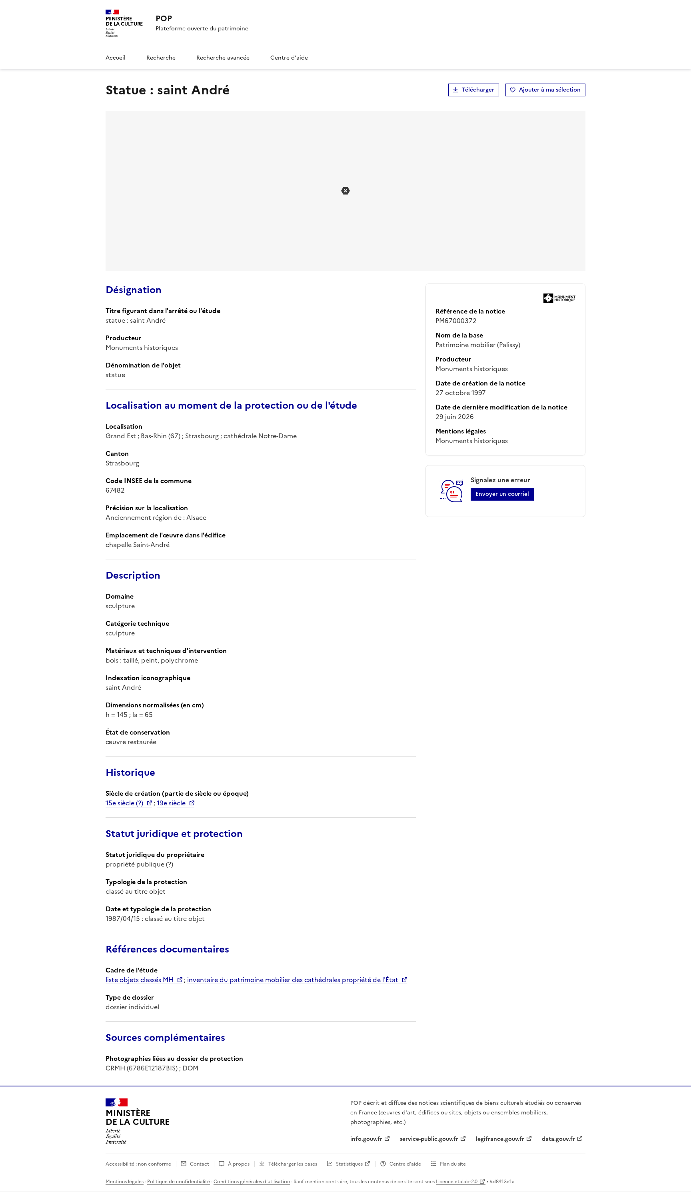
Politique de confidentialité (178, 1181)
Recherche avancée (223, 58)
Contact (199, 1164)
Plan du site (453, 1164)
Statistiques (349, 1164)
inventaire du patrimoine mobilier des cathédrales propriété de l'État (292, 979)
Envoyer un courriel (502, 494)
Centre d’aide (405, 1164)
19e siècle (171, 803)
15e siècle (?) (124, 803)
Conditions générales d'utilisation (252, 1181)
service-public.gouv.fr (429, 1139)
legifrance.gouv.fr (500, 1139)
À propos (239, 1164)
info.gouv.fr (366, 1139)
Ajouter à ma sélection (550, 90)
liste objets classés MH (140, 979)
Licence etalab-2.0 (456, 1181)
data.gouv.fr (558, 1139)
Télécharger (478, 90)
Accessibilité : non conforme (138, 1164)
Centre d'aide (289, 58)
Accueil (116, 58)
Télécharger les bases (292, 1164)
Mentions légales (125, 1181)
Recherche (161, 58)
